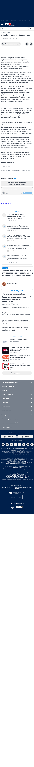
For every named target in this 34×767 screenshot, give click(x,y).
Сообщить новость (8, 386)
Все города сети (7, 427)
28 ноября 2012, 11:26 (6, 38)
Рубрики (4, 390)
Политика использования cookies (17, 483)
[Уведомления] (28, 24)
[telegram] (3, 444)
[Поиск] (24, 24)
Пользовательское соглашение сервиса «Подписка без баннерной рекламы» (17, 488)
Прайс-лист (5, 398)
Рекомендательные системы (17, 485)
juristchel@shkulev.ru (10, 463)
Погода (30, 20)
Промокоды (14, 20)
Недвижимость (5, 20)
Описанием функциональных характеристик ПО (17, 475)
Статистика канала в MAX (10, 423)
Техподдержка (6, 415)
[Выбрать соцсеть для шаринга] (31, 44)
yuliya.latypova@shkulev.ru (17, 467)
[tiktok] (32, 444)
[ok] (11, 444)
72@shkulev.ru (24, 461)
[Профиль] (32, 24)
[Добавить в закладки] (27, 44)
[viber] (15, 444)
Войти (7, 193)
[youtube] (27, 444)
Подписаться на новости (10, 382)
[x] (23, 444)
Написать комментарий (12, 44)
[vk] (7, 444)
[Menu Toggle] (2, 24)
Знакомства (22, 20)
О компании (5, 402)
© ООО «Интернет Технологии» (17, 503)
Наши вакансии (7, 411)
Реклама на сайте (7, 394)
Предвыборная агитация (10, 419)
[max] (19, 444)
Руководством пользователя (17, 474)
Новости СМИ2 (6, 203)
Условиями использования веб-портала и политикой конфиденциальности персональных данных (17, 477)
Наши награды (6, 407)
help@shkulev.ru (25, 463)
